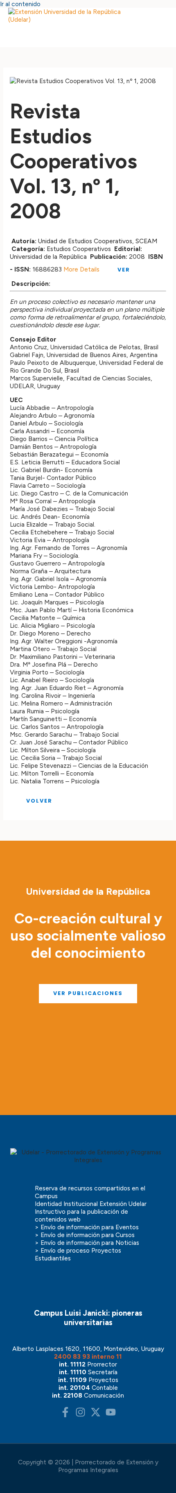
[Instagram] (80, 1415)
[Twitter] (95, 1415)
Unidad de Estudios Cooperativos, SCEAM (97, 241)
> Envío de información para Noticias (87, 1242)
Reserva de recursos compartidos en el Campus (90, 1192)
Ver (122, 269)
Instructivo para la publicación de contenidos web (81, 1215)
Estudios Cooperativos (79, 249)
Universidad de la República (48, 256)
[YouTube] (111, 1415)
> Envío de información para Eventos (87, 1227)
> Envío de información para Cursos (85, 1235)
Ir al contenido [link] (20, 4)
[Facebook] (65, 1415)
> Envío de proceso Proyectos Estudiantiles (78, 1254)
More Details (81, 269)
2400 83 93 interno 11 (88, 1356)
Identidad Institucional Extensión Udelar (91, 1204)
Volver (38, 800)
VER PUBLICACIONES (88, 993)
